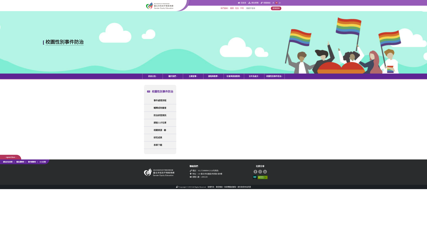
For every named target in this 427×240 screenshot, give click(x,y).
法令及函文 (253, 76)
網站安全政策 (7, 162)
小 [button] (280, 3)
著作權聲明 (32, 162)
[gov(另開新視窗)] (255, 177)
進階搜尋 (276, 8)
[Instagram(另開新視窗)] (260, 172)
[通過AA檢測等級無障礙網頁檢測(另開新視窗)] (263, 177)
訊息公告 (152, 76)
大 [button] (273, 3)
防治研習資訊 (160, 115)
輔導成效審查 (160, 108)
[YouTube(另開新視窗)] (265, 172)
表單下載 (158, 145)
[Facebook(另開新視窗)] (255, 172)
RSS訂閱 (43, 162)
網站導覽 (255, 3)
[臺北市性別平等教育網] (165, 5)
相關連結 (267, 3)
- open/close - (10, 157)
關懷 (232, 8)
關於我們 (172, 76)
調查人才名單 (160, 123)
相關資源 (158, 130)
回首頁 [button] (243, 3)
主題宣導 (192, 76)
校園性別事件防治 (273, 76)
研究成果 (158, 137)
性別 (237, 8)
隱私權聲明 (20, 162)
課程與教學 (213, 76)
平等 (242, 8)
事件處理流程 (160, 100)
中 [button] (276, 3)
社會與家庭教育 (233, 76)
